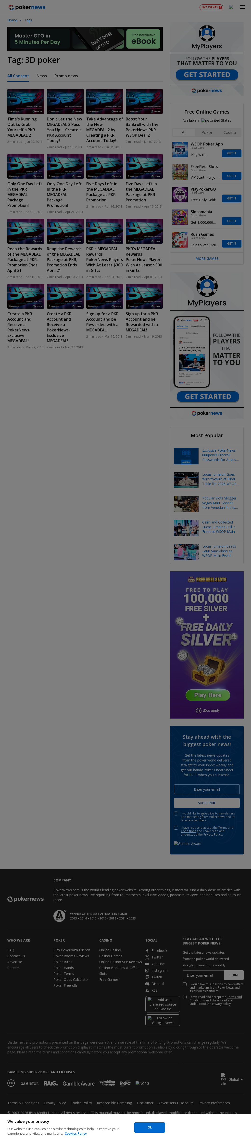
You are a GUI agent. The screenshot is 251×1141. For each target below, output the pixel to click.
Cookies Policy (76, 1133)
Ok (150, 1127)
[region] (125, 1127)
